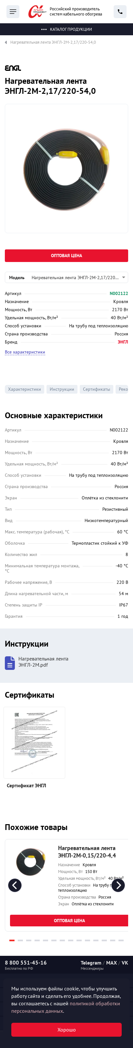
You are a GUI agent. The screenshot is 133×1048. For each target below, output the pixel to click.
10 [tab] (87, 940)
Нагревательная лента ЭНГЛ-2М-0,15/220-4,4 (87, 851)
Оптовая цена (66, 255)
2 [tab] (20, 940)
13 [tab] (112, 940)
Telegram (91, 962)
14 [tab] (121, 940)
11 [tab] (95, 940)
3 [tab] (28, 940)
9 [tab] (79, 940)
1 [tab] (12, 940)
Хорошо (66, 1029)
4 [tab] (37, 940)
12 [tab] (104, 940)
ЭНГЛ (123, 342)
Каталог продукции (71, 29)
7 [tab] (62, 940)
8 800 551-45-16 (26, 962)
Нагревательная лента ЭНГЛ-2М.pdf (43, 662)
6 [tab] (53, 940)
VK (125, 962)
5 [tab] (45, 940)
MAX (111, 962)
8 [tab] (70, 940)
